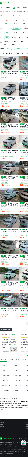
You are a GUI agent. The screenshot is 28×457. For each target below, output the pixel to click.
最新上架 (8, 53)
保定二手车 (5, 11)
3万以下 (15, 33)
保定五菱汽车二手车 (13, 11)
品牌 (1, 15)
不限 (7, 28)
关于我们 (14, 438)
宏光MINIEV (16, 28)
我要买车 (2, 424)
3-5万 (23, 33)
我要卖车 (2, 426)
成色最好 (13, 53)
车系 (1, 28)
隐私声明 (20, 438)
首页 (1, 11)
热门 (7, 15)
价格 (1, 32)
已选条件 (2, 48)
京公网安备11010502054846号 (6, 453)
